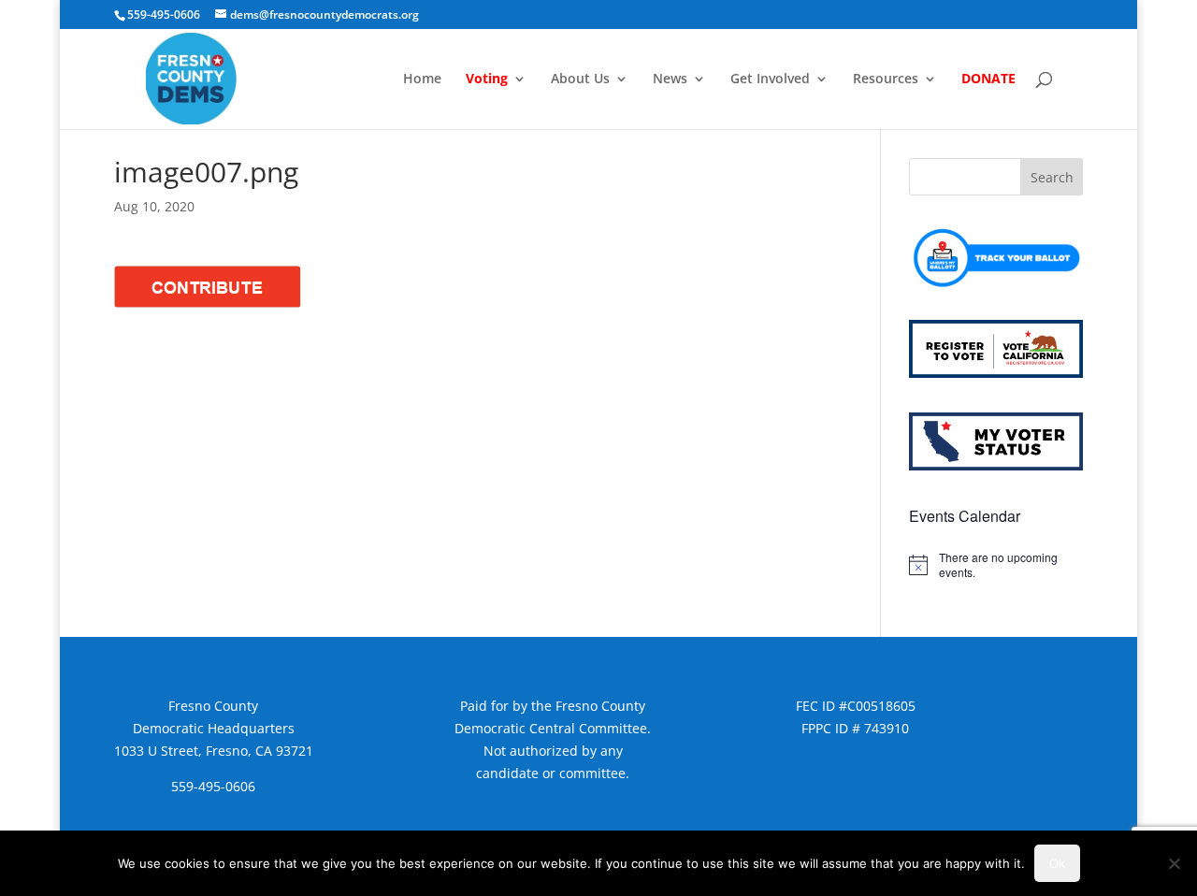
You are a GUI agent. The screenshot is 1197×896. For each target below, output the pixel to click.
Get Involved (770, 79)
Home (422, 79)
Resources (885, 79)
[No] (1173, 863)
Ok (1057, 863)
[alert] (996, 565)
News (670, 79)
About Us (580, 79)
